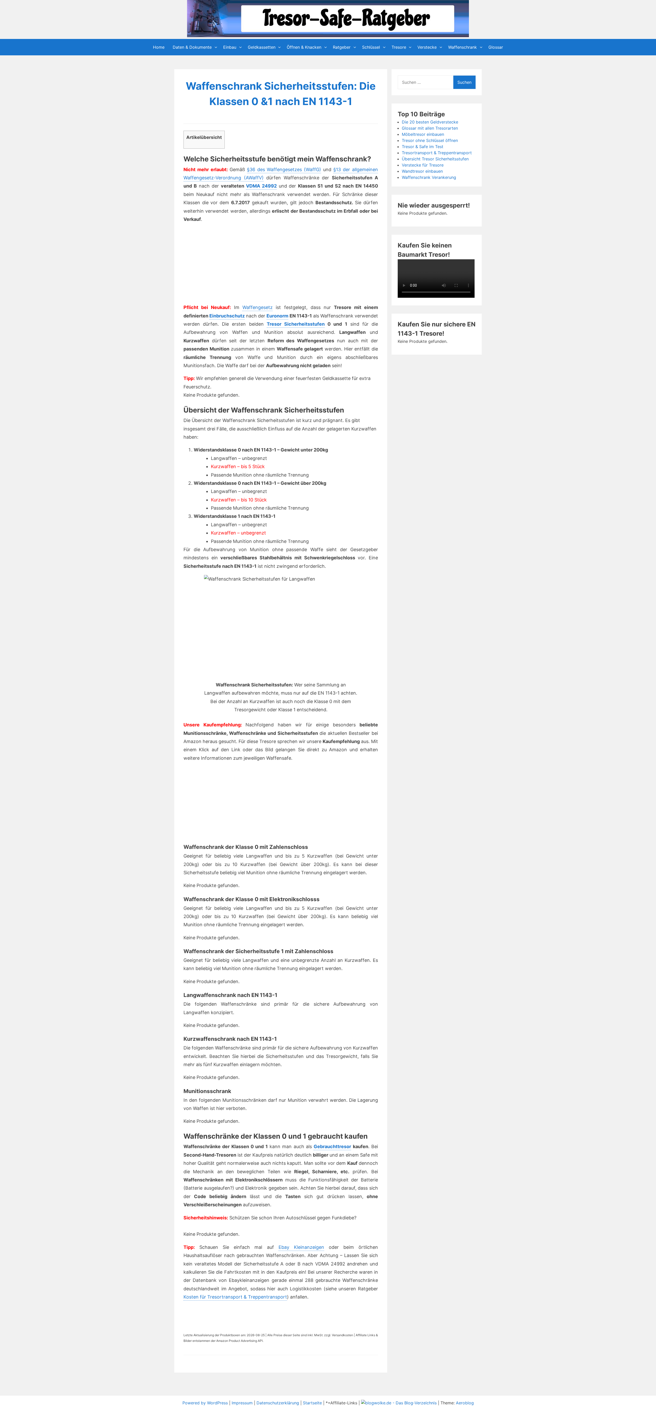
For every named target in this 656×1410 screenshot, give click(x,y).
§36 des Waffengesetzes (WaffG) (284, 169)
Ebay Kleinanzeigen (301, 1247)
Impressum (242, 1402)
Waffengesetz (257, 307)
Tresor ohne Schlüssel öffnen (430, 140)
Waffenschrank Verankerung (429, 177)
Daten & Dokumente (192, 47)
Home (159, 47)
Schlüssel (371, 47)
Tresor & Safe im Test (422, 146)
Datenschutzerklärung (278, 1402)
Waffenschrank (462, 47)
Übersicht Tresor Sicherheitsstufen (435, 158)
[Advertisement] (229, 265)
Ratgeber (342, 47)
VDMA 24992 (261, 186)
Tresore (399, 47)
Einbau (229, 47)
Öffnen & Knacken (304, 47)
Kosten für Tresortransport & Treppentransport (235, 1297)
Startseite (312, 1402)
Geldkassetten (261, 47)
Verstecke (427, 47)
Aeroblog (465, 1402)
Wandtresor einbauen (422, 171)
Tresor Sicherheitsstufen (296, 324)
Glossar (495, 47)
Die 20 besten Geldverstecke (430, 122)
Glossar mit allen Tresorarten (430, 128)
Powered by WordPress (205, 1402)
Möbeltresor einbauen (423, 134)
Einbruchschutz (227, 315)
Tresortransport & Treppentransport (437, 152)
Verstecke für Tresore (423, 165)
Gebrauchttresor (332, 1146)
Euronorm (277, 315)
